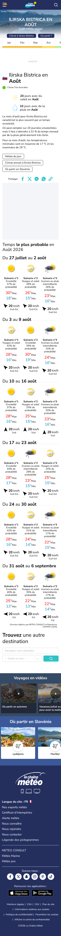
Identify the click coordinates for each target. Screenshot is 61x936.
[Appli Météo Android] (42, 893)
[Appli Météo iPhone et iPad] (18, 893)
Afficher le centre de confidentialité (32, 919)
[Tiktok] (51, 876)
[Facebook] (10, 876)
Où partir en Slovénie (17, 169)
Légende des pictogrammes (20, 840)
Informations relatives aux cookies (32, 909)
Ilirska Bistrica (22, 11)
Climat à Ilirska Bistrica (21, 35)
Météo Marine (11, 856)
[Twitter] (18, 876)
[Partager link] (50, 179)
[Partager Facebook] (22, 179)
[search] (56, 4)
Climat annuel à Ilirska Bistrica (23, 162)
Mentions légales (15, 904)
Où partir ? (46, 35)
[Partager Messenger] (36, 179)
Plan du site (48, 904)
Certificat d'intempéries (17, 812)
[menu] (5, 4)
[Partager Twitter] (29, 179)
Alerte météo (10, 818)
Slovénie (12, 11)
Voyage (3, 11)
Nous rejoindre (11, 829)
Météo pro (8, 861)
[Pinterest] (43, 876)
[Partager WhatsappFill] (43, 179)
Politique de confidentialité (19, 914)
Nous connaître (12, 824)
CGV (37, 904)
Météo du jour (13, 156)
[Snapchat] (26, 876)
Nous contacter (12, 834)
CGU (29, 904)
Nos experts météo (14, 807)
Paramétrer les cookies (46, 914)
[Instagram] (34, 876)
